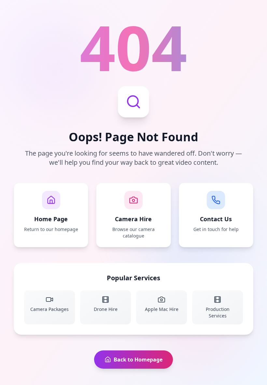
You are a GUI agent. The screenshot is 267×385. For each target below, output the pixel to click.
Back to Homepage (138, 359)
